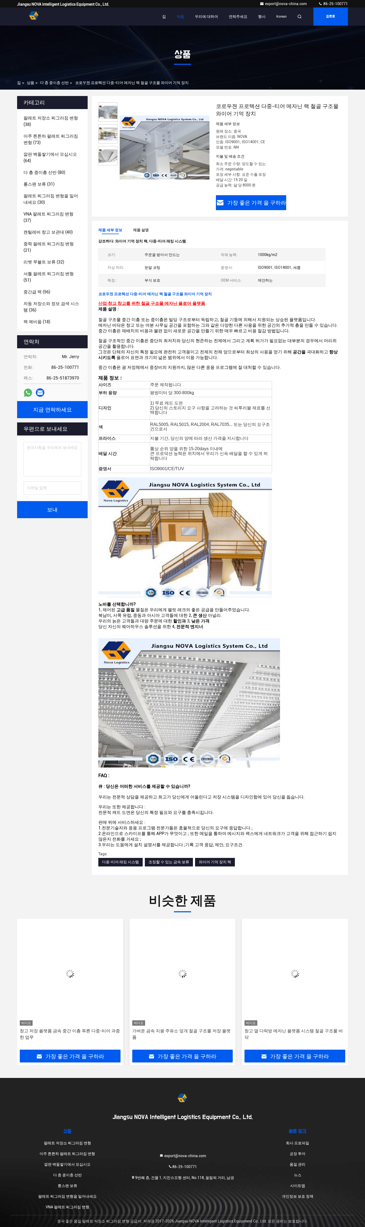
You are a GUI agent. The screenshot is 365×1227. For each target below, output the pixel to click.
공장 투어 (297, 1154)
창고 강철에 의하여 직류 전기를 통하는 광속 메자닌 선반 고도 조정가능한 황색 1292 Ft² (293, 1034)
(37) (48, 217)
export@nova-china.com (286, 4)
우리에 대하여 (206, 16)
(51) (49, 277)
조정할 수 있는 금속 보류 (169, 862)
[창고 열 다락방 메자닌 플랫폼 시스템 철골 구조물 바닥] (182, 973)
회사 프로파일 (297, 1143)
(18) (37, 321)
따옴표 (330, 16)
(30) (51, 199)
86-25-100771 (335, 4)
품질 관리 (297, 1164)
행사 (262, 16)
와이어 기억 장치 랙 (215, 862)
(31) (39, 184)
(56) (37, 291)
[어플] (27, 392)
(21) (49, 247)
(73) (51, 139)
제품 (180, 16)
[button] (26, 986)
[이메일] (40, 392)
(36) (51, 307)
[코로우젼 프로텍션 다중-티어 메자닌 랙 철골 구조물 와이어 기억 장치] (164, 147)
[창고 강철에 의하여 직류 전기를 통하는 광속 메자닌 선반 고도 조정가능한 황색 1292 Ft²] (294, 973)
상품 (30, 83)
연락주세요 (238, 16)
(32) (44, 262)
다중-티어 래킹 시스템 (120, 862)
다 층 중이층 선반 (54, 83)
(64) (50, 157)
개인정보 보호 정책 (297, 1196)
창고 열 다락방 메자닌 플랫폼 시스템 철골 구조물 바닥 (181, 1034)
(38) (51, 121)
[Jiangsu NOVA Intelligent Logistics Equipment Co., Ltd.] (34, 16)
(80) (44, 172)
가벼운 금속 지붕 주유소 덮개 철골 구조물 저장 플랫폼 (69, 1034)
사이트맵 (297, 1186)
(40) (48, 232)
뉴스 (297, 1175)
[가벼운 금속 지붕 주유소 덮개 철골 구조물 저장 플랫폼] (70, 973)
